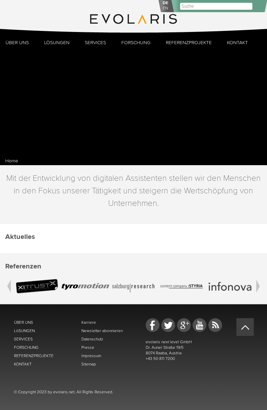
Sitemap (88, 364)
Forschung (136, 43)
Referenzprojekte (189, 43)
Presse (87, 347)
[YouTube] (200, 325)
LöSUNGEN (24, 330)
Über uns (17, 43)
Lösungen (57, 43)
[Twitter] (168, 325)
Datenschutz (92, 339)
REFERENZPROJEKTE (34, 355)
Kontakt (237, 43)
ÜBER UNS (23, 322)
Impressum (91, 355)
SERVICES (23, 339)
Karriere (88, 322)
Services (95, 43)
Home (11, 161)
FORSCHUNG (26, 347)
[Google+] (184, 325)
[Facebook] (153, 325)
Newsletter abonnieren (102, 330)
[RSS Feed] (215, 325)
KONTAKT (23, 364)
